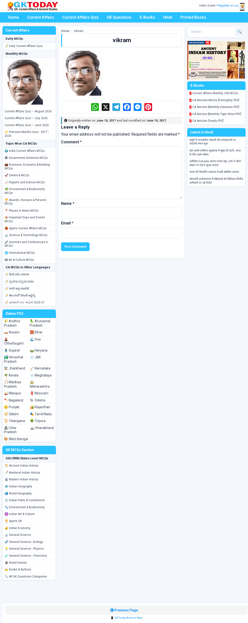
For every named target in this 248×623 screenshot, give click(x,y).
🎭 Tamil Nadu (41, 414)
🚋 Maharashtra (40, 384)
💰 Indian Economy (18, 528)
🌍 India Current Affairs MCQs (25, 151)
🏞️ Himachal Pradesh (13, 359)
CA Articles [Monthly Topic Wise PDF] (216, 114)
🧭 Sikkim (11, 414)
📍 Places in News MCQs (22, 210)
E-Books (147, 17)
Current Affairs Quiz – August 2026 (28, 111)
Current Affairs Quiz (80, 17)
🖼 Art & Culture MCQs (19, 260)
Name (67, 203)
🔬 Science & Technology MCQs (26, 235)
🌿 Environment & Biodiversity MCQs (25, 191)
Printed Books (193, 17)
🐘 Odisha (37, 400)
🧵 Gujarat (12, 350)
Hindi (167, 17)
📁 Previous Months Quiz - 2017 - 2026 (27, 134)
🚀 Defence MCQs (17, 175)
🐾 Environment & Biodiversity (25, 507)
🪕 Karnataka (40, 368)
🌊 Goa (35, 339)
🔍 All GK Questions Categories (26, 576)
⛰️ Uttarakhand (42, 428)
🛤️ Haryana (38, 350)
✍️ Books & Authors (18, 569)
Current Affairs (40, 17)
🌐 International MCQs (20, 252)
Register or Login (230, 5)
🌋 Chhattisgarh (14, 341)
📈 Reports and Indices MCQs (25, 182)
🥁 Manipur (12, 393)
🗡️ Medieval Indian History (22, 472)
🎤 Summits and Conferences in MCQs (26, 244)
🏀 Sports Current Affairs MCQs (26, 228)
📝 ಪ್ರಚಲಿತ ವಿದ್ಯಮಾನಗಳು (19, 281)
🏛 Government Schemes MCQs (26, 158)
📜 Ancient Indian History (22, 465)
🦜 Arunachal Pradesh (40, 323)
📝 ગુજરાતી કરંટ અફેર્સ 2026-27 (25, 302)
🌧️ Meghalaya (41, 375)
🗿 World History (16, 562)
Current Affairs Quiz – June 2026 (27, 125)
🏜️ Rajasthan (40, 407)
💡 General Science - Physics (24, 548)
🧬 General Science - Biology (24, 542)
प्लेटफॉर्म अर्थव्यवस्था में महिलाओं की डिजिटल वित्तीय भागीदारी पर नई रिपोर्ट (216, 181)
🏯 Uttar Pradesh (10, 430)
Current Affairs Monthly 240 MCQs (215, 93)
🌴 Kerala (11, 375)
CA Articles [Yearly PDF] (208, 121)
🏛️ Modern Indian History (21, 479)
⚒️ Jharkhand (14, 368)
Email (67, 223)
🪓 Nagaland (13, 400)
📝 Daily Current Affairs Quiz (24, 46)
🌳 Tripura (38, 421)
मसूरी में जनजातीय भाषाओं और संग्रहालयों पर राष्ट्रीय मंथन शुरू (212, 142)
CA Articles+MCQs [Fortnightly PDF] (215, 100)
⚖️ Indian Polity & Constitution (25, 500)
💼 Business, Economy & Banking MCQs (27, 166)
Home (13, 17)
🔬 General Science (18, 535)
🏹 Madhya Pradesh (12, 384)
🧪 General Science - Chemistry (26, 555)
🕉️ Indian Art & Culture (20, 514)
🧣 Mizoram (39, 393)
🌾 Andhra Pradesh (12, 323)
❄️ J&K (35, 357)
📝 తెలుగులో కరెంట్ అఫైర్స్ (20, 295)
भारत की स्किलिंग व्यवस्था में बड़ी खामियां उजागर (214, 172)
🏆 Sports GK (13, 521)
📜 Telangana (14, 421)
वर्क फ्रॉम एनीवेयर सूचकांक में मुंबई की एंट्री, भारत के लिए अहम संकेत (215, 152)
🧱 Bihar (36, 332)
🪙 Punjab (11, 407)
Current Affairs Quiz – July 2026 (26, 118)
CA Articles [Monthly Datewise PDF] (215, 107)
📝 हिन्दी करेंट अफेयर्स (17, 274)
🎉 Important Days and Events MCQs (25, 219)
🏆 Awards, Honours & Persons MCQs (25, 202)
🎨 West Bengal (16, 439)
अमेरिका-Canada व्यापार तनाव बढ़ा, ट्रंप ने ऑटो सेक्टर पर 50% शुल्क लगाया (215, 163)
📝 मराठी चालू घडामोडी (17, 288)
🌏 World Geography (18, 493)
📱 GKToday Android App (126, 617)
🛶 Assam (12, 332)
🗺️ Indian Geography (18, 486)
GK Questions (119, 17)
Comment (71, 142)
